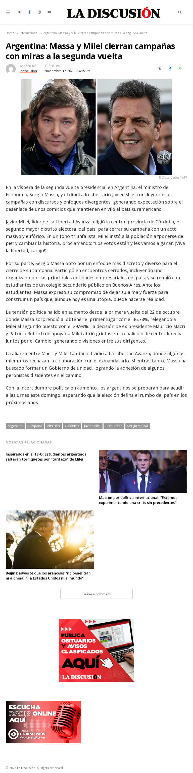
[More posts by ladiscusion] (11, 67)
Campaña (34, 425)
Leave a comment (96, 594)
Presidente (114, 425)
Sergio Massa (137, 425)
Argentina (15, 425)
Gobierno (72, 425)
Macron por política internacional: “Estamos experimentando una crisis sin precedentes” (138, 500)
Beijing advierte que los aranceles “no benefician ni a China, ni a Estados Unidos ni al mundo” (48, 576)
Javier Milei (92, 425)
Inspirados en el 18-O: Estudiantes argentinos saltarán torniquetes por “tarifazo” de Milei (46, 457)
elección (53, 425)
